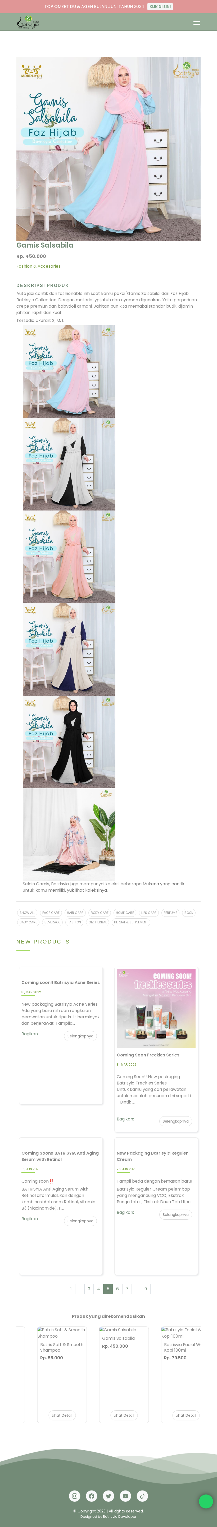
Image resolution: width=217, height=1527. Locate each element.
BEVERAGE (52, 922)
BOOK (188, 912)
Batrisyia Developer (120, 1516)
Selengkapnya (80, 1036)
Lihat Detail (47, 1415)
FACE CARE (51, 912)
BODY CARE (99, 912)
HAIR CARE (75, 912)
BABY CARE (28, 922)
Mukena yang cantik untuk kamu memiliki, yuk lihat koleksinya (103, 887)
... (80, 1289)
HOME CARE (125, 912)
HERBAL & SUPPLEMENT (131, 922)
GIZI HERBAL (97, 922)
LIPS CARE (148, 912)
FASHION (74, 922)
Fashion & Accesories (38, 266)
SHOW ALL (27, 912)
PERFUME (170, 912)
